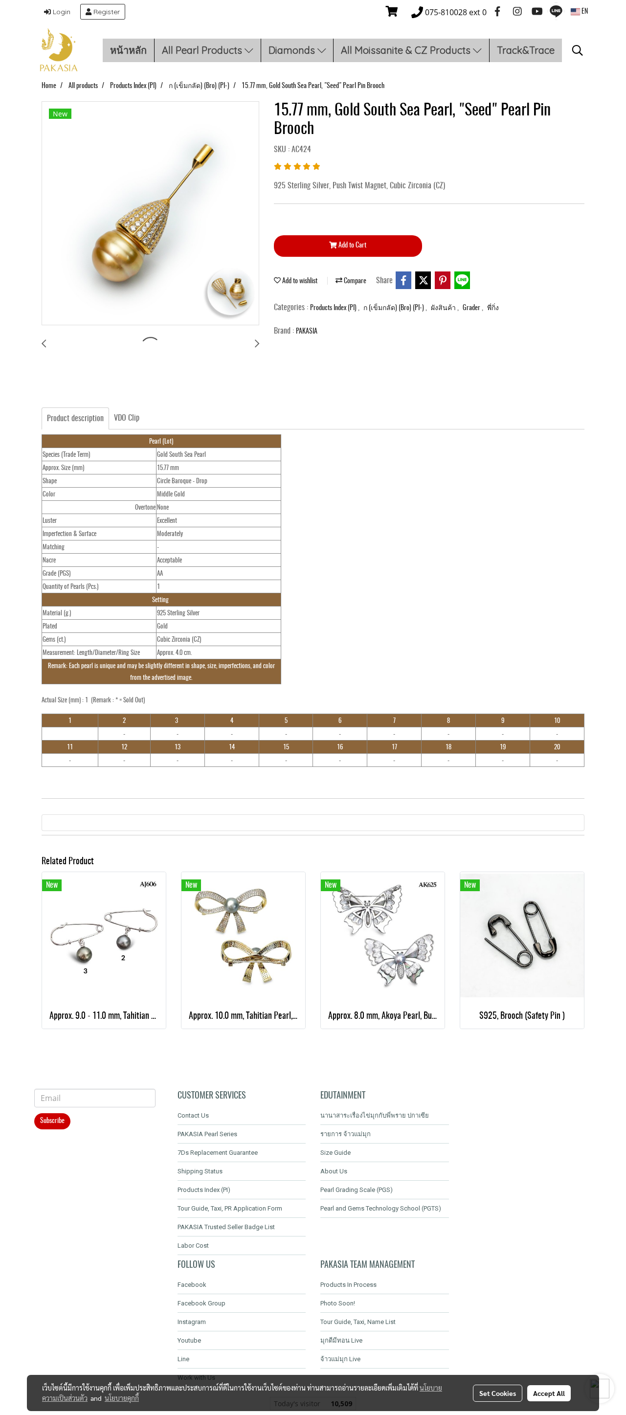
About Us (333, 1171)
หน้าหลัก (128, 50)
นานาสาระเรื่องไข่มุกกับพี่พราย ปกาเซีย (374, 1115)
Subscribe (52, 1121)
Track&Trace (526, 50)
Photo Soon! (337, 1303)
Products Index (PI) (334, 308)
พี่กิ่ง (493, 308)
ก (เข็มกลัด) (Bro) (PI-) (394, 308)
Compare (354, 281)
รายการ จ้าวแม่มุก (345, 1134)
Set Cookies (497, 1393)
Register (105, 11)
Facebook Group (201, 1303)
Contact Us (193, 1115)
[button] (577, 50)
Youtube (189, 1340)
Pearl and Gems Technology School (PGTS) (380, 1208)
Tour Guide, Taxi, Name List (358, 1321)
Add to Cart (351, 245)
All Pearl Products (203, 50)
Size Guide (335, 1152)
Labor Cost (193, 1245)
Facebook (192, 1284)
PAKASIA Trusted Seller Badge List (226, 1227)
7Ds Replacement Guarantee (218, 1152)
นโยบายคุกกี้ (122, 1397)
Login (60, 11)
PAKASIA (306, 331)
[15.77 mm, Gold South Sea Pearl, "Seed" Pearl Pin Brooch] (150, 214)
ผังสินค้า (444, 308)
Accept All (549, 1393)
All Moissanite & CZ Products (407, 50)
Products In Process (348, 1284)
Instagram (192, 1321)
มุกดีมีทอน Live (341, 1340)
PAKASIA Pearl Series (207, 1134)
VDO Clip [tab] (126, 418)
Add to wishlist (299, 281)
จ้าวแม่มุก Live (340, 1359)
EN (584, 11)
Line (183, 1359)
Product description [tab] (75, 419)
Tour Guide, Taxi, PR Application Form (230, 1208)
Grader (472, 308)
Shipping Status (200, 1171)
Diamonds (292, 50)
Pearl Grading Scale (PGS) (356, 1189)
